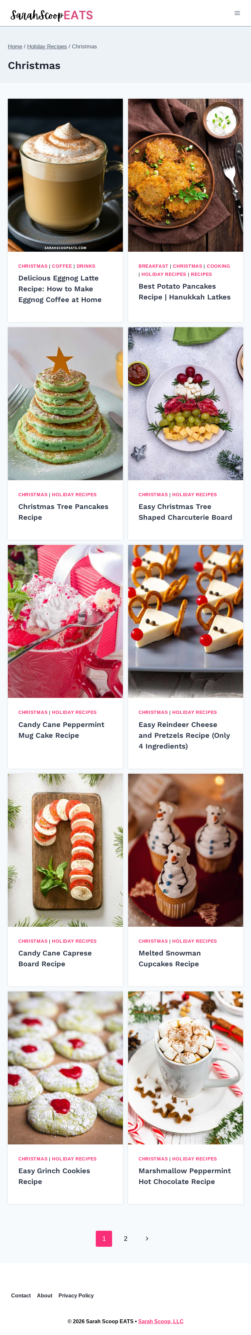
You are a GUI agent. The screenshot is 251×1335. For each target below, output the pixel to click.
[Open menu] (237, 13)
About (44, 1295)
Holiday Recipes (164, 274)
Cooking (218, 266)
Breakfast (153, 266)
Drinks (86, 266)
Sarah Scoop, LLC (161, 1321)
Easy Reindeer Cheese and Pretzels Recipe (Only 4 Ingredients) (184, 735)
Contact (21, 1295)
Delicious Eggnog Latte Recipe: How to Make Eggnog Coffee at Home (60, 289)
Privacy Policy (76, 1295)
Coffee (62, 266)
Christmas (32, 266)
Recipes (201, 274)
